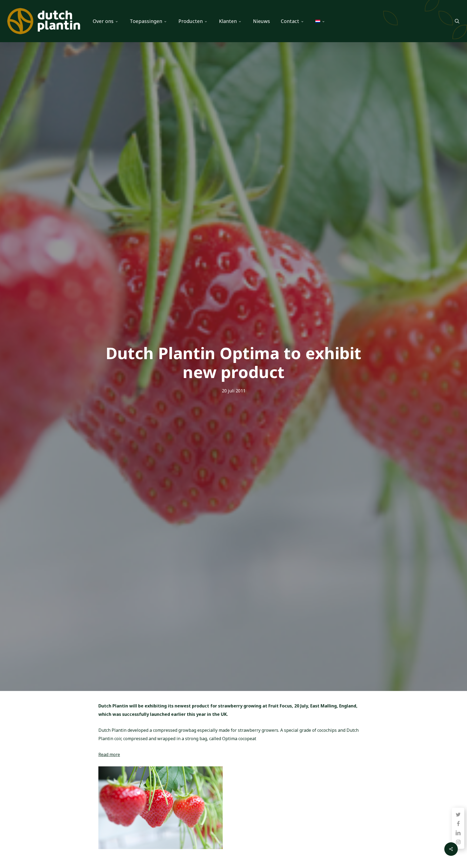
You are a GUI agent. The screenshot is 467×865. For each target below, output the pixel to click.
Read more (109, 754)
